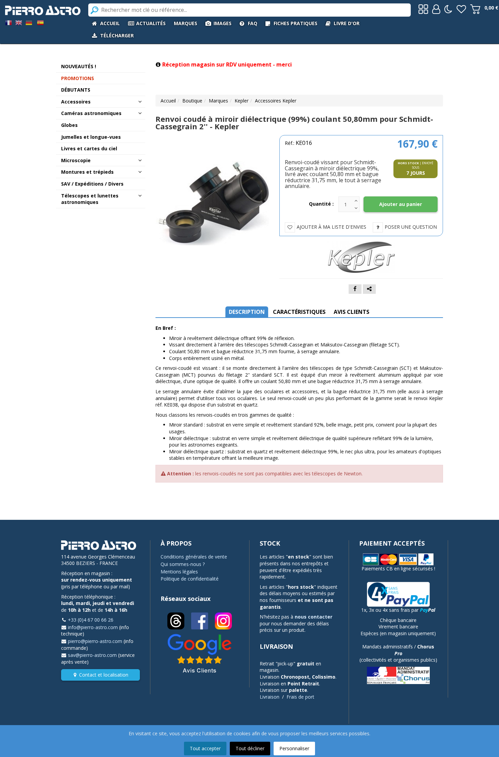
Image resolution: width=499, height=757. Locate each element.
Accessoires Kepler (275, 100)
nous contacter (313, 616)
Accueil (168, 100)
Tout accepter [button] (205, 748)
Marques (218, 100)
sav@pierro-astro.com (92, 655)
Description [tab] (247, 312)
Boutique (192, 100)
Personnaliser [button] (294, 748)
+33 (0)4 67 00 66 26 (90, 620)
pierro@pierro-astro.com (95, 641)
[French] (8, 22)
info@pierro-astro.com (93, 627)
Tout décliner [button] (250, 748)
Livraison (269, 697)
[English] (18, 22)
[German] (28, 22)
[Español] (40, 22)
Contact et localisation (103, 674)
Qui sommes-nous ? (183, 564)
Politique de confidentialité (190, 578)
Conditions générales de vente (194, 556)
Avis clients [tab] (351, 312)
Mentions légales (179, 571)
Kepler (241, 100)
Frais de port (300, 697)
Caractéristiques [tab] (299, 312)
